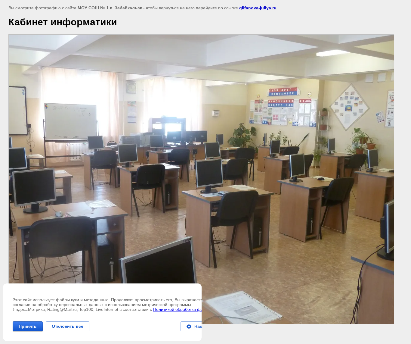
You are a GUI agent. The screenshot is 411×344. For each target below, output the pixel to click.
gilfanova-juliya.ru (258, 7)
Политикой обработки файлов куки (187, 309)
